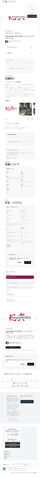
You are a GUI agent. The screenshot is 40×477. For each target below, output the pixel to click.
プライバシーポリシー (8, 456)
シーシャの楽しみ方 (32, 9)
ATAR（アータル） (7, 453)
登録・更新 (28, 262)
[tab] (3, 379)
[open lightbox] (11, 109)
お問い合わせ (6, 451)
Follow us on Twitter (12, 418)
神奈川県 (26, 385)
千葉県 (18, 385)
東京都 (13, 385)
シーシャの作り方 (32, 12)
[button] (32, 14)
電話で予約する (13, 347)
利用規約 (5, 457)
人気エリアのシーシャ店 (32, 6)
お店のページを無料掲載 (32, 16)
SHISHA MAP (6, 454)
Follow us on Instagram (13, 420)
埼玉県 (22, 385)
